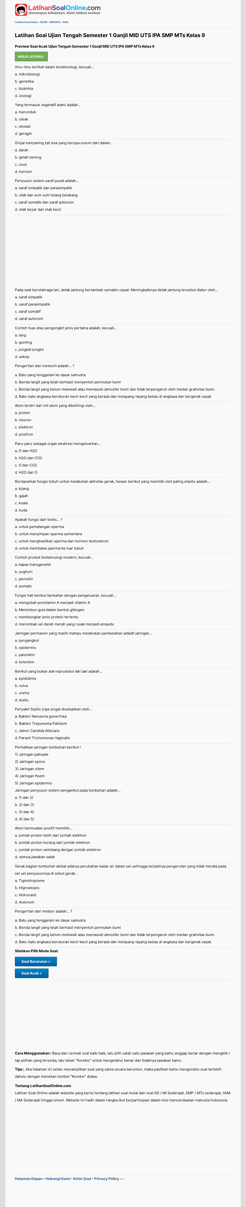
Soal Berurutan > (35, 961)
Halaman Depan (29, 1178)
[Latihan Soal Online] (58, 14)
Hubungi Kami (58, 1178)
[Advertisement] (123, 251)
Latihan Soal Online (26, 22)
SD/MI (43, 22)
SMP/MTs (55, 22)
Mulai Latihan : (31, 56)
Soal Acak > (31, 973)
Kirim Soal (82, 1178)
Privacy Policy (106, 1178)
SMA (65, 22)
